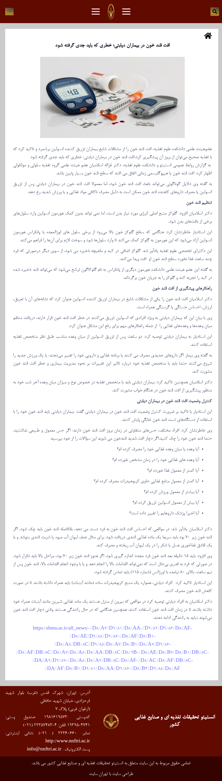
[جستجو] (214, 11)
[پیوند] (111, 11)
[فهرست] (126, 11)
